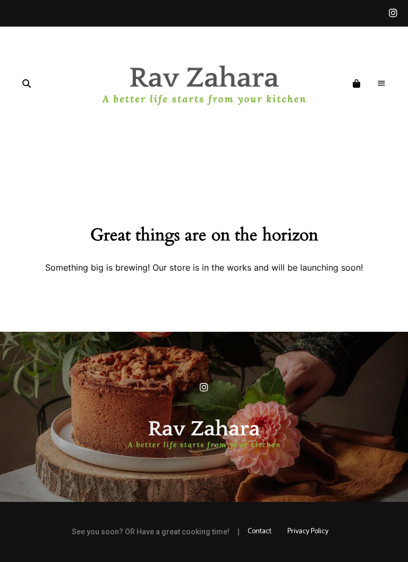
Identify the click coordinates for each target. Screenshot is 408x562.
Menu (381, 83)
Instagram (393, 13)
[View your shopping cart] (356, 84)
